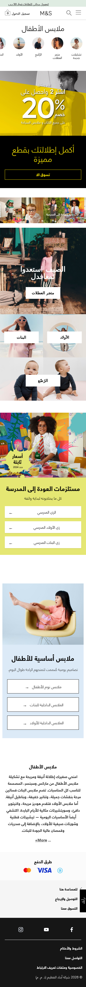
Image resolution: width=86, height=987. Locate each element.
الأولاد (19, 54)
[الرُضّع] (38, 42)
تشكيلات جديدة (76, 55)
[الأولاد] (19, 42)
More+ (41, 839)
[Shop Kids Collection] (43, 614)
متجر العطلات (57, 55)
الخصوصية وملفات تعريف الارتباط (59, 967)
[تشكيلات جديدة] (76, 42)
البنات (21, 337)
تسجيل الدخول (21, 14)
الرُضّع (38, 54)
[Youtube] (46, 929)
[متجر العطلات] (57, 42)
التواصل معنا (73, 957)
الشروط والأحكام (71, 948)
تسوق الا (43, 174)
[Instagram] (21, 929)
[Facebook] (71, 929)
